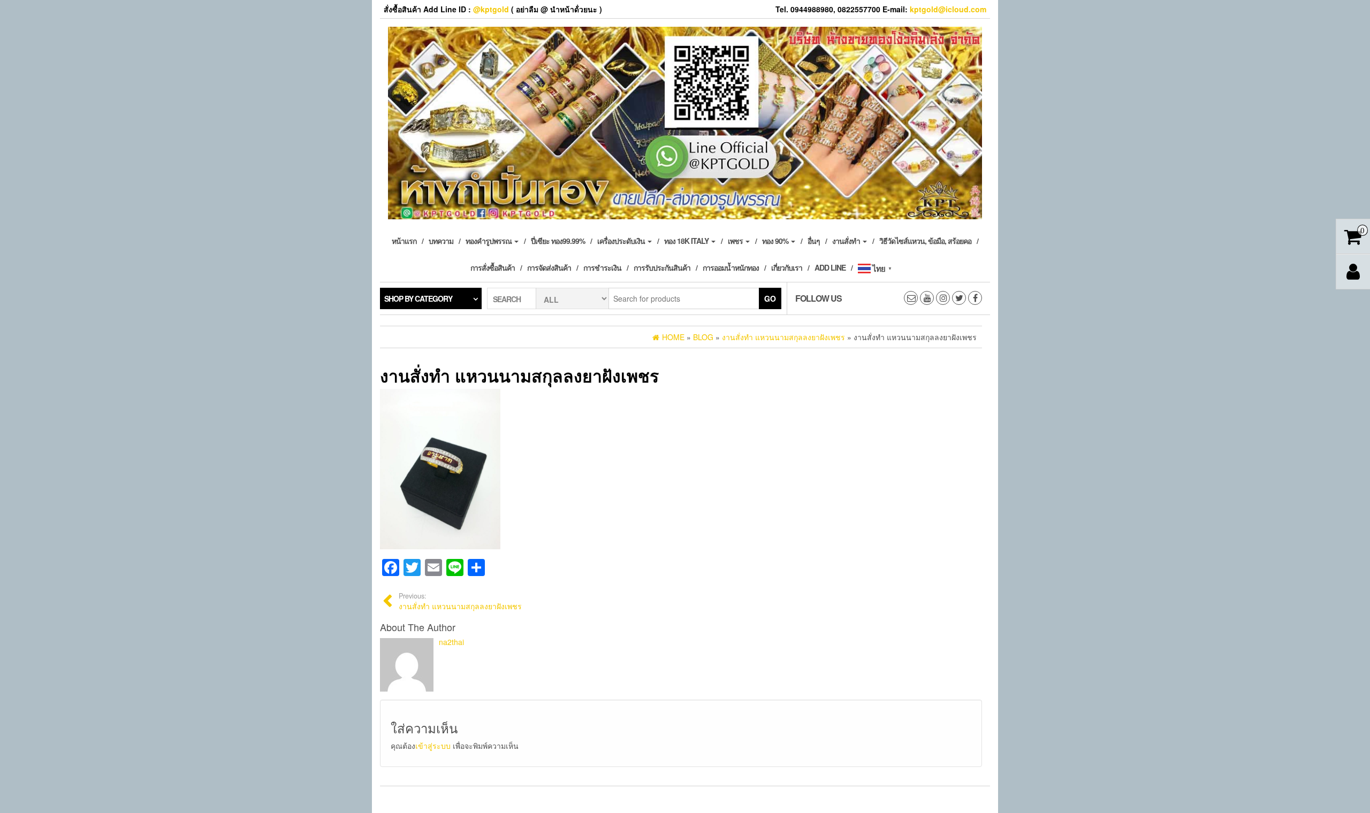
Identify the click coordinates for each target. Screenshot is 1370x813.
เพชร (736, 240)
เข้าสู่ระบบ (433, 745)
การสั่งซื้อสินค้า (492, 267)
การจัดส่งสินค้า (549, 267)
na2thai (451, 641)
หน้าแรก (404, 240)
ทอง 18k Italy (687, 240)
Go (770, 298)
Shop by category (418, 298)
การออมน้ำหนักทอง (731, 267)
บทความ (441, 240)
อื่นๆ (814, 240)
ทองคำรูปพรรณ (489, 240)
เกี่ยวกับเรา (786, 267)
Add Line (830, 267)
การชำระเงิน (602, 267)
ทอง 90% (776, 240)
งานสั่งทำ (847, 240)
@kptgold (491, 9)
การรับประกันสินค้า (662, 267)
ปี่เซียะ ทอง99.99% (558, 240)
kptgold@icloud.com (948, 9)
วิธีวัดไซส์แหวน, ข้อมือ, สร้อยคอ (925, 240)
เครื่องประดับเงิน (621, 240)
